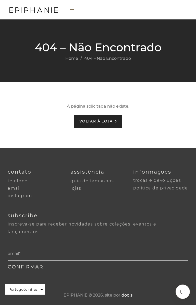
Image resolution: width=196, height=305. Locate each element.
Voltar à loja (96, 121)
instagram (20, 195)
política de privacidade (160, 188)
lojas (75, 188)
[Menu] (73, 10)
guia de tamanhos (92, 180)
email (14, 188)
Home (71, 58)
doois (126, 295)
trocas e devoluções (157, 180)
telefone (18, 180)
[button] (25, 289)
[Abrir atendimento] (183, 292)
